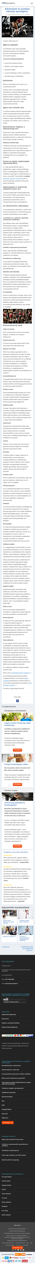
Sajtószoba (5, 1118)
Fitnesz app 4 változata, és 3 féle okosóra (8, 922)
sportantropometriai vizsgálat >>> (21, 673)
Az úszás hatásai (7, 1176)
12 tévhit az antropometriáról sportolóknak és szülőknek (24, 938)
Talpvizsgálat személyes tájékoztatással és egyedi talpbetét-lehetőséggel (17, 1238)
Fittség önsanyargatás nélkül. (16, 764)
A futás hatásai (6, 1181)
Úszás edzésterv (6, 1202)
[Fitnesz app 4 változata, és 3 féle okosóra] (9, 914)
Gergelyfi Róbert (12, 14)
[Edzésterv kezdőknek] (9, 930)
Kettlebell (4, 1206)
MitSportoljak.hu (17, 1225)
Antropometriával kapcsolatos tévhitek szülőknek (16, 1074)
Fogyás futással (6, 1185)
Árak (3, 1101)
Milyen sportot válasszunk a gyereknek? (13, 1078)
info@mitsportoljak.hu (11, 983)
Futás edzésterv (6, 1193)
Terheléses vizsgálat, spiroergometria (12, 1088)
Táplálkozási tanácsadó (9, 1092)
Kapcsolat (5, 1113)
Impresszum (5, 1018)
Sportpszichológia (7, 1096)
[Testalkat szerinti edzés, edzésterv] (25, 914)
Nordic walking (6, 1215)
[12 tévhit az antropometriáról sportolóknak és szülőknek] (25, 930)
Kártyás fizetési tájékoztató (10, 1027)
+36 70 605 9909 (9, 979)
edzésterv (27, 14)
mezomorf (19, 178)
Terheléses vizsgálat (10, 790)
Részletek (17, 750)
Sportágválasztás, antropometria (11, 1065)
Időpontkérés (6, 1122)
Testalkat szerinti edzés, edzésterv (24, 921)
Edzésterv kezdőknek (9, 936)
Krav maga (5, 1210)
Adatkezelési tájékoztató (9, 1014)
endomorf (6, 178)
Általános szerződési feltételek (11, 1023)
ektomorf (12, 178)
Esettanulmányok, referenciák (10, 1069)
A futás (4, 1189)
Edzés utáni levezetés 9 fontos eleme (12, 1139)
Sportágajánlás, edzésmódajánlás (15, 710)
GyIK (3, 1105)
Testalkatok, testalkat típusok (10, 1150)
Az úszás (4, 1198)
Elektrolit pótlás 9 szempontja (10, 1160)
